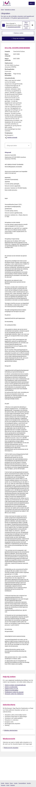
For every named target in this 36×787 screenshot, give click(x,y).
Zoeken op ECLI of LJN (11, 688)
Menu (31, 3)
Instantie (7, 51)
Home (2, 9)
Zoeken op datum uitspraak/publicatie (15, 685)
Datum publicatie (8, 59)
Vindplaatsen (9, 133)
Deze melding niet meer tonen (26, 25)
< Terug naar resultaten (18, 38)
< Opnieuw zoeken (18, 33)
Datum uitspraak (7, 55)
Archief (7, 785)
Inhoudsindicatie (10, 78)
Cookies (15, 783)
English (2, 783)
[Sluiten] (32, 25)
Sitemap (7, 783)
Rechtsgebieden (9, 69)
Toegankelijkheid (22, 783)
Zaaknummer (9, 63)
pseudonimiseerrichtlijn (14, 27)
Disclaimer (12, 785)
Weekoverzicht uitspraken (11, 747)
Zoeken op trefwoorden (11, 687)
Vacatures (3, 785)
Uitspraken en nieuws (10, 9)
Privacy (11, 783)
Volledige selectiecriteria (10, 730)
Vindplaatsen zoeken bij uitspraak (14, 692)
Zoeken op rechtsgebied (11, 690)
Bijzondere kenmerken (8, 74)
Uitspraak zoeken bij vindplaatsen (14, 694)
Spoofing (29, 783)
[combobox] (18, 145)
